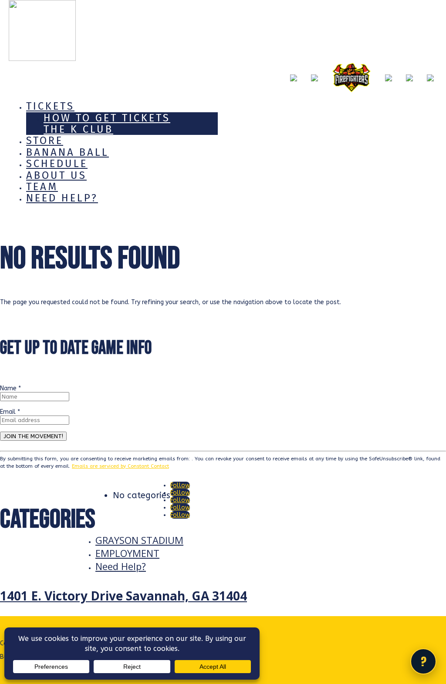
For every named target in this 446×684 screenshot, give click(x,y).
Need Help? (62, 198)
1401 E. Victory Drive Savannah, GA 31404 (123, 595)
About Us (56, 175)
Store (44, 140)
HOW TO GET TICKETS (107, 118)
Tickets (50, 106)
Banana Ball (67, 152)
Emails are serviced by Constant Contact (120, 466)
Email (10, 412)
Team (42, 187)
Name (10, 388)
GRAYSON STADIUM (139, 540)
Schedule (57, 164)
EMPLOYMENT (127, 553)
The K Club (78, 129)
